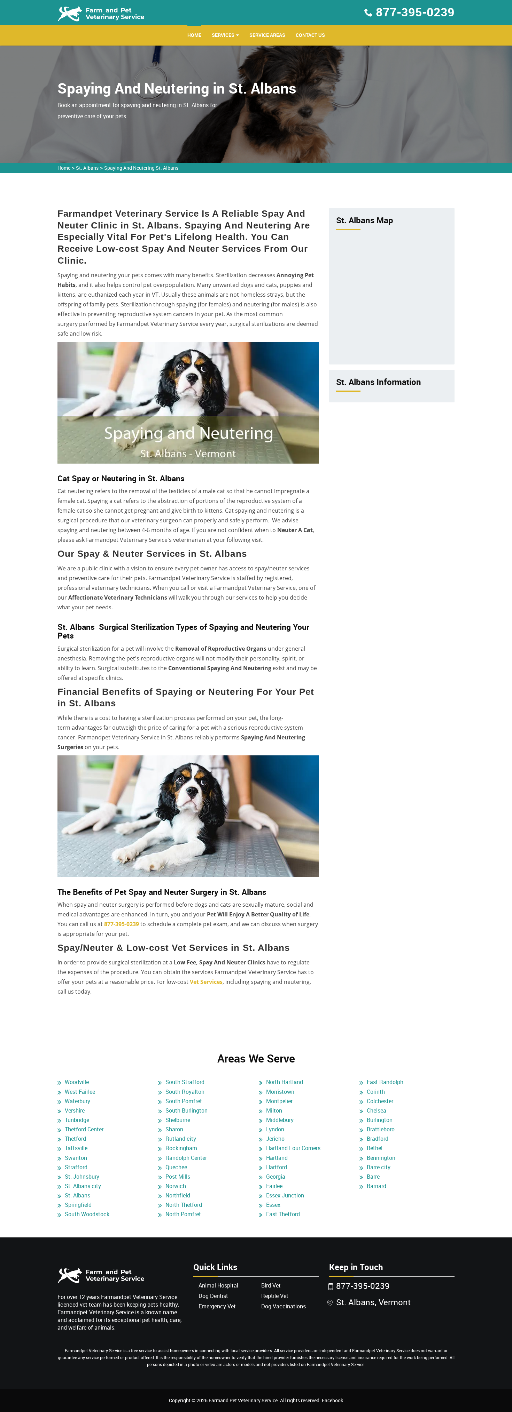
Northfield (177, 1195)
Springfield (78, 1205)
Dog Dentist (213, 1296)
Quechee (176, 1167)
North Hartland (284, 1082)
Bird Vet (271, 1285)
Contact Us (310, 35)
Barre (373, 1176)
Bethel (374, 1148)
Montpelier (279, 1101)
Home (194, 35)
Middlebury (280, 1120)
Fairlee (274, 1186)
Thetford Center (84, 1129)
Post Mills (177, 1176)
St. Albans (87, 168)
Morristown (280, 1092)
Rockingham (181, 1148)
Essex (273, 1205)
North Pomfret (183, 1214)
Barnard (376, 1186)
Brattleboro (381, 1129)
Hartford (276, 1167)
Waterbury (77, 1101)
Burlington (380, 1120)
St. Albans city (83, 1186)
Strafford (76, 1167)
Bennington (381, 1158)
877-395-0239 (415, 12)
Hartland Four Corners (293, 1148)
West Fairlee (80, 1092)
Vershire (75, 1110)
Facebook (332, 1400)
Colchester (380, 1101)
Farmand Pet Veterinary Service (243, 1400)
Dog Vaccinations (283, 1306)
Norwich (175, 1186)
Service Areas (267, 35)
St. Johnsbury (82, 1176)
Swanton (76, 1158)
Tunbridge (77, 1120)
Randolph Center (186, 1158)
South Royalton (184, 1092)
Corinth (376, 1092)
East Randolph (385, 1082)
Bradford (377, 1138)
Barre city (378, 1167)
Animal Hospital (218, 1285)
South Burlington (186, 1110)
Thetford (75, 1138)
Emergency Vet (217, 1306)
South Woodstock (87, 1214)
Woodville (77, 1082)
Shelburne (177, 1120)
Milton (274, 1110)
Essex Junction (285, 1195)
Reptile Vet (274, 1296)
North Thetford (183, 1205)
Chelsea (376, 1110)
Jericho (275, 1138)
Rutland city (180, 1138)
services (223, 35)
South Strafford (184, 1082)
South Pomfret (183, 1101)
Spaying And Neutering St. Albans (141, 168)
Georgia (275, 1176)
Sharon (174, 1129)
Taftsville (76, 1148)
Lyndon (275, 1129)
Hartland (277, 1158)
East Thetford (283, 1214)
